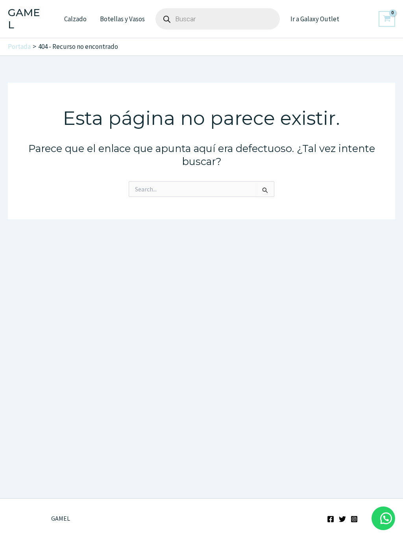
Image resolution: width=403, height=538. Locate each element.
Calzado (75, 19)
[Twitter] (342, 519)
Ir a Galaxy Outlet (314, 19)
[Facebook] (330, 519)
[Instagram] (354, 519)
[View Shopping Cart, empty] (387, 19)
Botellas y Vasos (122, 19)
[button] (383, 518)
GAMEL (24, 18)
